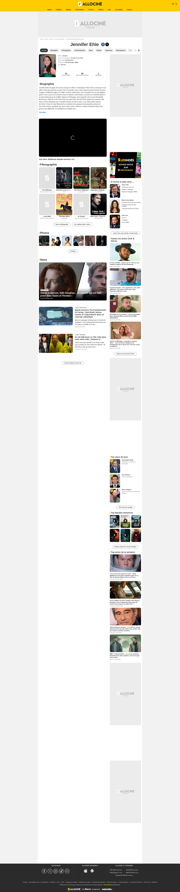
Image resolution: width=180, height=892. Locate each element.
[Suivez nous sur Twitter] (50, 871)
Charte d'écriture (123, 882)
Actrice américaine (59, 39)
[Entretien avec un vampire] (64, 178)
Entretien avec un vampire (64, 190)
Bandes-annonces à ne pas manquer (125, 546)
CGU (58, 882)
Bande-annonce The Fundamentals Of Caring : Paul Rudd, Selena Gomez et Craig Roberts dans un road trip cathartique (90, 313)
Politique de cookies (71, 882)
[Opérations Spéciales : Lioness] (99, 178)
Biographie (47, 83)
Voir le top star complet (125, 507)
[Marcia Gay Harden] (115, 206)
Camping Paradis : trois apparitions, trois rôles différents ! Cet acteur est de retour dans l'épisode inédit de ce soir (125, 289)
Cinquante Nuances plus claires (131, 202)
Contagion (125, 220)
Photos (44, 232)
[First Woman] (47, 178)
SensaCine (129, 870)
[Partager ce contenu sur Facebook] (103, 44)
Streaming (79, 10)
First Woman (47, 190)
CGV (62, 882)
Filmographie (48, 164)
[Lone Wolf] (47, 204)
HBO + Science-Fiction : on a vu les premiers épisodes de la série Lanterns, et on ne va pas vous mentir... (124, 655)
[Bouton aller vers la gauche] (135, 50)
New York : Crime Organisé (99, 216)
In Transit (81, 216)
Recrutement (44, 882)
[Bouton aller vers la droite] (139, 50)
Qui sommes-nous (34, 882)
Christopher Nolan (127, 460)
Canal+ (130, 10)
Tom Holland (126, 475)
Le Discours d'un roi (128, 187)
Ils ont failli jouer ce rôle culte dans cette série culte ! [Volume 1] (90, 338)
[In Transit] (81, 204)
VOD (109, 10)
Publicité (52, 882)
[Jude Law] (115, 221)
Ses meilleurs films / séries (82, 224)
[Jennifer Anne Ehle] (47, 65)
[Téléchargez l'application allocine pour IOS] (87, 870)
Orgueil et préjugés (127, 189)
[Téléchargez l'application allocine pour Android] (93, 870)
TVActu (91, 10)
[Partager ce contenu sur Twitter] (107, 44)
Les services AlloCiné (136, 882)
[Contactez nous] (67, 871)
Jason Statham (126, 489)
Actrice (65, 56)
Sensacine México (121, 875)
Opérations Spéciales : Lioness (99, 190)
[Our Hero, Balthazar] (81, 178)
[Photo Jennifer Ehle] (44, 241)
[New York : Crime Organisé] (99, 204)
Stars (46, 39)
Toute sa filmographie (61, 224)
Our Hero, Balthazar (81, 190)
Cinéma (59, 10)
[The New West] (64, 204)
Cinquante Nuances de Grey (130, 208)
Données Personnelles (98, 882)
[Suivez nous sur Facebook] (44, 871)
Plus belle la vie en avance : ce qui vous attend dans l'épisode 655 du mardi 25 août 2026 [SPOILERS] (125, 316)
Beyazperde (114, 872)
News (49, 10)
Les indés (118, 10)
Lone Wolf (47, 216)
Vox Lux (124, 218)
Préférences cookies (85, 882)
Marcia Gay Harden (128, 200)
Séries (68, 10)
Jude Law (125, 215)
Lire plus (42, 112)
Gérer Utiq (147, 882)
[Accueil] (90, 4)
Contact (25, 882)
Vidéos (100, 10)
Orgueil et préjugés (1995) (129, 192)
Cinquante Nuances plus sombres (129, 205)
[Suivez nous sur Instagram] (56, 871)
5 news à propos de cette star (73, 363)
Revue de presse (112, 882)
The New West (64, 216)
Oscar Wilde (125, 222)
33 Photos (73, 251)
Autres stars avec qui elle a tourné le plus (125, 233)
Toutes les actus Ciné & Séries (125, 354)
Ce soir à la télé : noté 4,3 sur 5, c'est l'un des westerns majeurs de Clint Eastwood (124, 263)
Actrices (51, 39)
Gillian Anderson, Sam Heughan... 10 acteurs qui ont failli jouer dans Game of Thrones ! (70, 294)
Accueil (42, 39)
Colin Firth (125, 185)
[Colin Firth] (115, 191)
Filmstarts (113, 870)
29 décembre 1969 (71, 62)
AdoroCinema (130, 872)
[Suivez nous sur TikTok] (61, 871)
